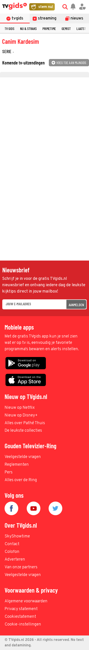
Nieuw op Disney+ (21, 415)
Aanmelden (76, 305)
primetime (49, 28)
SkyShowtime (17, 536)
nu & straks (28, 28)
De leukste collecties (23, 430)
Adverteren (15, 559)
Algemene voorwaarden (26, 601)
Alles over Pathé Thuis (25, 423)
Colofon (12, 551)
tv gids (9, 28)
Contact (12, 544)
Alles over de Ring (21, 480)
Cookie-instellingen (23, 624)
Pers (9, 472)
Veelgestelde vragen (23, 457)
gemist (66, 28)
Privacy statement (21, 609)
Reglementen (17, 464)
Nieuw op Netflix (20, 407)
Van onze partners (21, 567)
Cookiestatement (20, 616)
